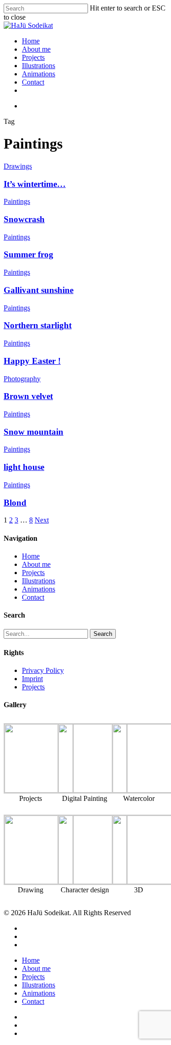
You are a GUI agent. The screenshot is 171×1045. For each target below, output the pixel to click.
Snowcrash (24, 219)
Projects (33, 57)
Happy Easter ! (32, 361)
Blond (15, 502)
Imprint (32, 678)
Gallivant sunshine (38, 290)
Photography (22, 379)
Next (42, 520)
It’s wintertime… (35, 184)
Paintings (17, 201)
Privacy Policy (43, 670)
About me (36, 49)
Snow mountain (33, 432)
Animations (38, 74)
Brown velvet (28, 396)
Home (31, 41)
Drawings (18, 166)
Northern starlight (38, 325)
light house (24, 467)
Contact (33, 82)
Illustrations (38, 65)
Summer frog (28, 254)
